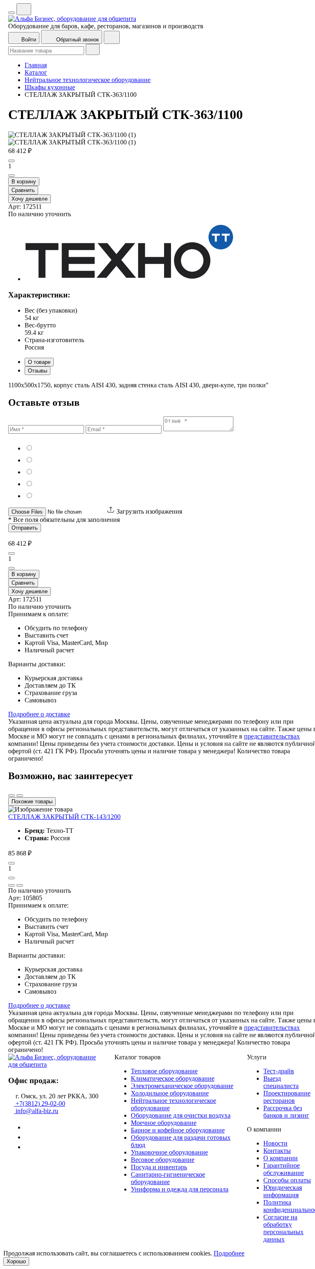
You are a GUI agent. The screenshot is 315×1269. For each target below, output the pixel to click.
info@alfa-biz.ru (36, 1110)
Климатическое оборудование (173, 1078)
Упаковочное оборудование (169, 1152)
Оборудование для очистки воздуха (181, 1115)
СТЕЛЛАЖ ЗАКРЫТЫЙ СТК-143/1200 (64, 816)
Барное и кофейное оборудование (178, 1130)
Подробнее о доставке (39, 714)
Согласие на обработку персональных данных (283, 1228)
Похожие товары (31, 801)
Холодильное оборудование (170, 1093)
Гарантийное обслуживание (283, 1169)
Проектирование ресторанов (286, 1097)
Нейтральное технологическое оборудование (88, 79)
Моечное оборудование (163, 1122)
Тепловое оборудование (164, 1071)
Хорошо (16, 1261)
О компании (280, 1158)
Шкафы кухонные (50, 87)
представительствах (272, 736)
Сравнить (23, 190)
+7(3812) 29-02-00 (39, 1103)
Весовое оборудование (162, 1159)
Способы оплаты (287, 1180)
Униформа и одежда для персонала (179, 1189)
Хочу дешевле (29, 199)
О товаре (39, 362)
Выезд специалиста (281, 1082)
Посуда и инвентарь (159, 1167)
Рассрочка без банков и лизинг (286, 1111)
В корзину (23, 181)
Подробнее (229, 1253)
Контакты (277, 1150)
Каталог (36, 72)
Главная (36, 65)
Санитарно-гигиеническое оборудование (168, 1178)
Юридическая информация (282, 1191)
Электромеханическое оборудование (182, 1085)
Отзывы (37, 371)
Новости (275, 1143)
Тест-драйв (278, 1071)
